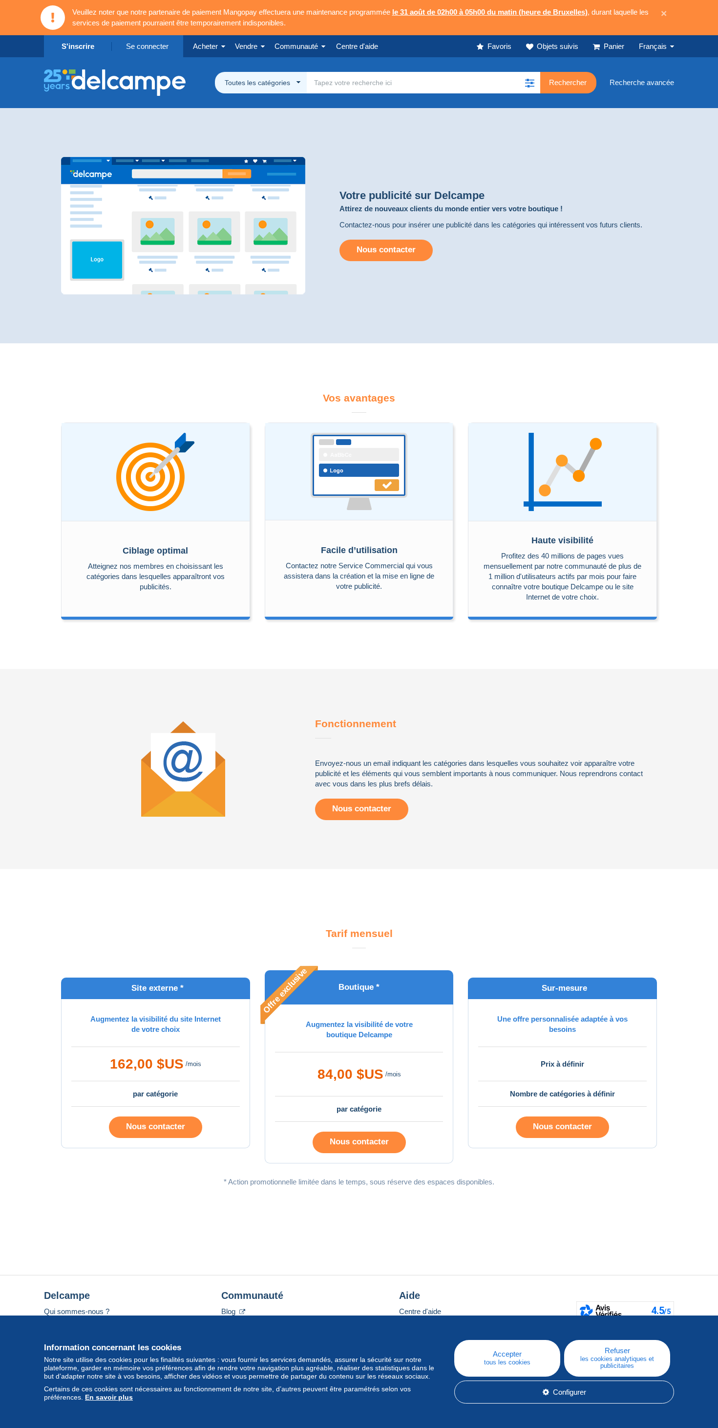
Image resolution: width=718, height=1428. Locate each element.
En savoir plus (109, 1397)
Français (653, 46)
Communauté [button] (296, 46)
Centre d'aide (420, 1311)
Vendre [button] (246, 46)
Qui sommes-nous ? (76, 1311)
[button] (529, 82)
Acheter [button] (205, 46)
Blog (229, 1311)
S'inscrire (78, 46)
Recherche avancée (642, 82)
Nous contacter (386, 249)
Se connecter (147, 46)
